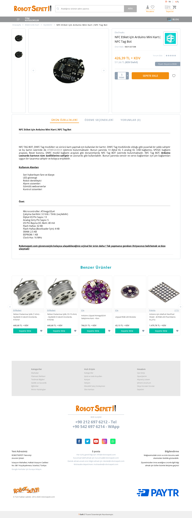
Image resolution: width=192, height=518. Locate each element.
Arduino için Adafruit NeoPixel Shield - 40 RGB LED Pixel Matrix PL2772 (162, 317)
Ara (130, 8)
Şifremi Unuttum (144, 383)
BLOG (176, 19)
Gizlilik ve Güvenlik (39, 383)
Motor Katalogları (38, 389)
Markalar (35, 373)
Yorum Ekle (157, 55)
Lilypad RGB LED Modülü (125, 317)
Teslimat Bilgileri (38, 379)
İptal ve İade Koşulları (93, 376)
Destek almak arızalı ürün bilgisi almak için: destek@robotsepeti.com (96, 461)
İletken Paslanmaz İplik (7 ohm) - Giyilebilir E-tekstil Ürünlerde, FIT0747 (26, 317)
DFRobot (17, 310)
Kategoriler (88, 373)
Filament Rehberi (38, 376)
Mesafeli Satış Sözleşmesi (94, 386)
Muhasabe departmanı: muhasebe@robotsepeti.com (96, 464)
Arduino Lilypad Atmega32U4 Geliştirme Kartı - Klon (93, 317)
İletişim (87, 383)
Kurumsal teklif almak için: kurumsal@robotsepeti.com (96, 458)
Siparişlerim (142, 376)
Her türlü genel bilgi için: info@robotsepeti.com (96, 455)
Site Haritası (89, 389)
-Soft (81, 514)
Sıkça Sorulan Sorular (146, 386)
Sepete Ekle (150, 75)
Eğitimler (35, 386)
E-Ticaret (87, 514)
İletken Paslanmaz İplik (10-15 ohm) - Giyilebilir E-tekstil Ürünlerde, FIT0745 (62, 317)
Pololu (164, 310)
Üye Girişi (141, 373)
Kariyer (87, 379)
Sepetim (140, 389)
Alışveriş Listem (143, 379)
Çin (82, 310)
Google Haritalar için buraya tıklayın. (27, 469)
